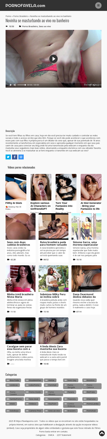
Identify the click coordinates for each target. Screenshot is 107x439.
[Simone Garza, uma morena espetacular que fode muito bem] (86, 226)
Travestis (72, 399)
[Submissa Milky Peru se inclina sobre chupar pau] (54, 278)
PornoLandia (92, 403)
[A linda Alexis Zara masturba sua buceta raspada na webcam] (54, 330)
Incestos (90, 380)
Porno (8, 16)
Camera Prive (35, 410)
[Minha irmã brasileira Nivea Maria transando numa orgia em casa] (21, 278)
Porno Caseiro (13, 393)
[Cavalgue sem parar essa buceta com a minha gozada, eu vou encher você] (21, 330)
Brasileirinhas (35, 380)
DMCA (51, 435)
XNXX (12, 403)
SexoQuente (53, 399)
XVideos (32, 403)
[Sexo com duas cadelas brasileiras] (21, 226)
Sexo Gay (72, 380)
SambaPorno (16, 399)
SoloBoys (14, 410)
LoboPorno (34, 385)
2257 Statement (64, 435)
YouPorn (52, 403)
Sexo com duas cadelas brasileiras (18, 243)
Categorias (41, 435)
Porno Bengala (71, 386)
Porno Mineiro (51, 393)
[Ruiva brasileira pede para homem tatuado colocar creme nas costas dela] (54, 226)
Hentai (51, 380)
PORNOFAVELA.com (25, 5)
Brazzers (72, 410)
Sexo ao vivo (45, 26)
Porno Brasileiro (20, 16)
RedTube (91, 392)
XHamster (91, 399)
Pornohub (91, 410)
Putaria (71, 392)
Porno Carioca (90, 386)
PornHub (52, 385)
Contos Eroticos (71, 404)
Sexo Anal (33, 399)
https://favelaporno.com (27, 421)
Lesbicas (14, 385)
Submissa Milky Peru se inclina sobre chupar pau (52, 297)
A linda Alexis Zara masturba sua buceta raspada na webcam (53, 349)
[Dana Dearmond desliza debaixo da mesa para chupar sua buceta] (86, 278)
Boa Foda (14, 380)
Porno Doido (35, 392)
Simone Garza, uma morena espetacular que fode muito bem (85, 244)
